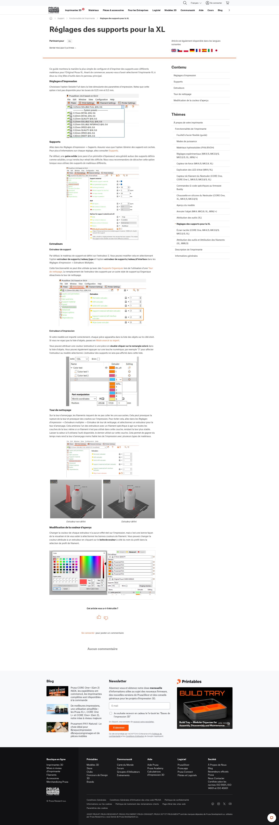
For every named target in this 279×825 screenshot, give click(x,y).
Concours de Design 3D (97, 777)
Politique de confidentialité (177, 800)
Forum (120, 768)
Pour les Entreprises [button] (138, 10)
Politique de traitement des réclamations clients (137, 804)
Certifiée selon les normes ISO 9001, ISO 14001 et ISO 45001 (219, 784)
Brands (90, 781)
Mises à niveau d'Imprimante (54, 770)
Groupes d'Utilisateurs (128, 771)
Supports (113, 150)
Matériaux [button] (93, 10)
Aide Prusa (152, 764)
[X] (224, 803)
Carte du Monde (125, 764)
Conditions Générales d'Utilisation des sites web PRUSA (135, 800)
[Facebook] (212, 803)
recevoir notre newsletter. (143, 721)
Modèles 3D (93, 764)
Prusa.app (183, 768)
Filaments (51, 774)
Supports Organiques (112, 268)
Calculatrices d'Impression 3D (155, 773)
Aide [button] (201, 10)
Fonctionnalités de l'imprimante (82, 18)
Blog (210, 768)
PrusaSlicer (183, 764)
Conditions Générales (96, 800)
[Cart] (228, 2)
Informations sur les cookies (99, 804)
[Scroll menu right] (229, 10)
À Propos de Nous (217, 764)
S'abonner (119, 727)
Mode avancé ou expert (107, 340)
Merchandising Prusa (57, 781)
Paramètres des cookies (97, 808)
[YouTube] (230, 803)
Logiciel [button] (156, 10)
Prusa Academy (155, 768)
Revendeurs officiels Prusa (218, 773)
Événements (123, 775)
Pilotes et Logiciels (187, 775)
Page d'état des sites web (174, 804)
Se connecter (87, 633)
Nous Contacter (216, 778)
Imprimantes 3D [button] (74, 9)
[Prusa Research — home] (53, 10)
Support (61, 18)
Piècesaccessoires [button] (113, 10)
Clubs (90, 771)
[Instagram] (218, 803)
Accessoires (52, 778)
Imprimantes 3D (54, 764)
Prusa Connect (185, 771)
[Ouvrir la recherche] (185, 2)
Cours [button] (211, 10)
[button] (173, 50)
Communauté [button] (188, 10)
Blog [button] (220, 10)
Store (89, 768)
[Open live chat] (271, 817)
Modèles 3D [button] (170, 10)
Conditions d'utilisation (135, 736)
